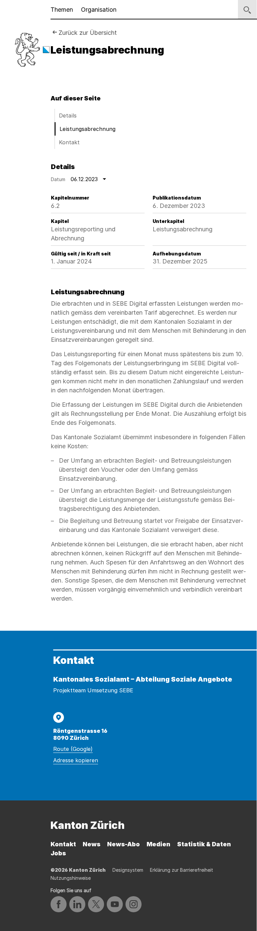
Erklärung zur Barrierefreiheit (181, 870)
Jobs (58, 853)
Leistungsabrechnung (87, 129)
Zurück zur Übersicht (88, 32)
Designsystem (127, 870)
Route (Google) (73, 749)
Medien (158, 844)
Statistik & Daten (204, 844)
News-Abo (123, 844)
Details (68, 115)
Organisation (98, 9)
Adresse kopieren (75, 760)
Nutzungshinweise (71, 878)
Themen (62, 9)
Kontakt (69, 142)
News (91, 844)
